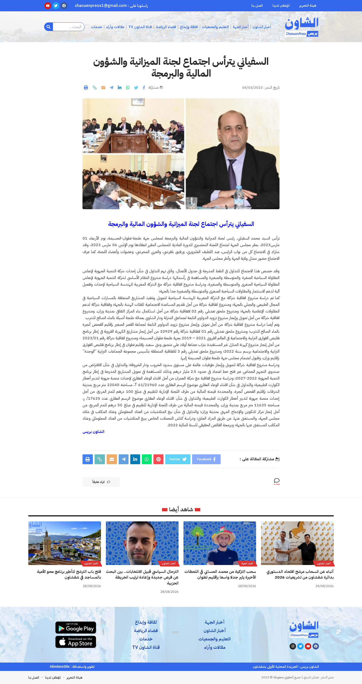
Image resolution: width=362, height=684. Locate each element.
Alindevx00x (60, 666)
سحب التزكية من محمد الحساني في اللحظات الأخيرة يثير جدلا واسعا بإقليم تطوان (220, 574)
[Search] (48, 27)
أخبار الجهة (247, 563)
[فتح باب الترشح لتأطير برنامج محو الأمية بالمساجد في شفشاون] (64, 543)
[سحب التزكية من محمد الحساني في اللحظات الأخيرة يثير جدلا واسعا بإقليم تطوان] (219, 543)
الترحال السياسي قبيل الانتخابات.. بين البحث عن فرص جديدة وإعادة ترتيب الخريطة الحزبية (142, 577)
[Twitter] (300, 646)
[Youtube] (308, 646)
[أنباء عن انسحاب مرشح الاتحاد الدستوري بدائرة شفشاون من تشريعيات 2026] (297, 543)
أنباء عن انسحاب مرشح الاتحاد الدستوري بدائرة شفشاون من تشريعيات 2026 (300, 574)
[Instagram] (293, 646)
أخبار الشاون (324, 563)
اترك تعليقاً (98, 482)
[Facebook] (316, 646)
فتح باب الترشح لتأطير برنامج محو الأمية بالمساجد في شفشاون (69, 574)
